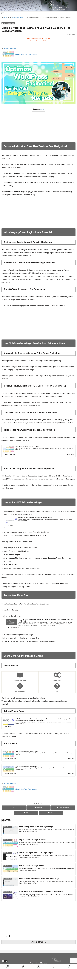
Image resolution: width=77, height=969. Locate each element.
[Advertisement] (38, 126)
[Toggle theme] (5, 961)
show (42, 109)
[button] (51, 813)
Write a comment (38, 942)
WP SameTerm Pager (9, 23)
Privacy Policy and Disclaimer (38, 963)
